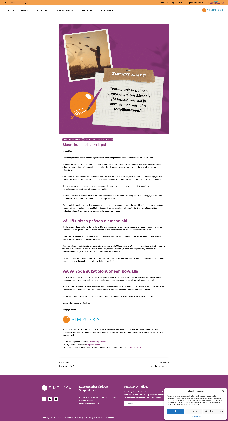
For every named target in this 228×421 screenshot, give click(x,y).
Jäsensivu (163, 3)
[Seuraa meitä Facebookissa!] (50, 399)
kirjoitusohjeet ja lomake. (96, 342)
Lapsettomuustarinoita (72, 139)
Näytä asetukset (213, 411)
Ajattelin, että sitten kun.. (160, 364)
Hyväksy (175, 411)
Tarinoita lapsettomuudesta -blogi (98, 139)
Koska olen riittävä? (66, 364)
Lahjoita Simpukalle (194, 3)
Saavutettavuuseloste (65, 417)
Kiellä (193, 411)
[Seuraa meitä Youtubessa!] (56, 399)
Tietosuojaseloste (195, 417)
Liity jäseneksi (177, 3)
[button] (223, 391)
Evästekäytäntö (81, 417)
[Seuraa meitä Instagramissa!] (44, 399)
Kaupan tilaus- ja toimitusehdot (101, 417)
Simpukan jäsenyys (94, 345)
